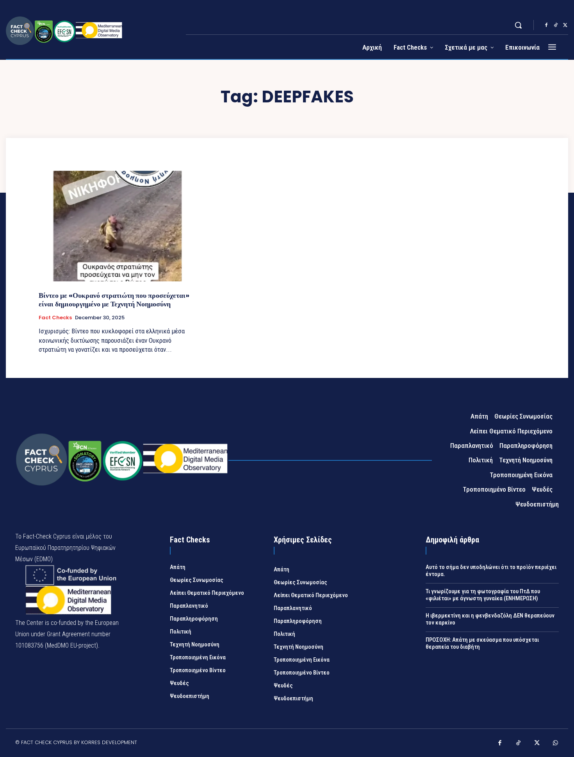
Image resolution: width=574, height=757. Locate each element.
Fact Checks (55, 318)
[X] (565, 25)
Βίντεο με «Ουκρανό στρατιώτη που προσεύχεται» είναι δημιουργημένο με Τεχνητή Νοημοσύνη (114, 299)
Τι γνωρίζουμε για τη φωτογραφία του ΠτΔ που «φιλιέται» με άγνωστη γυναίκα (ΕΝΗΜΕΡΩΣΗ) (483, 595)
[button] (518, 25)
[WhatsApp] (555, 743)
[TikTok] (555, 25)
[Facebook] (546, 25)
